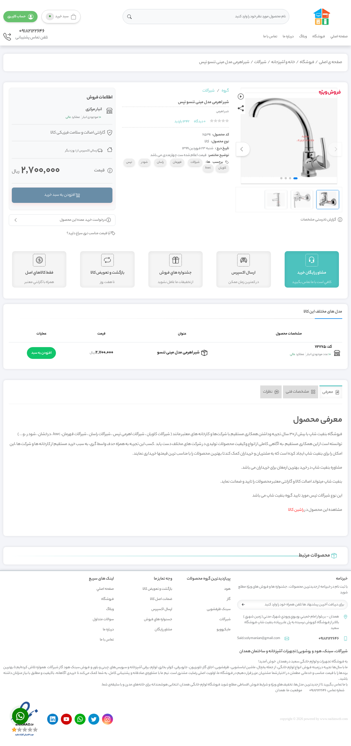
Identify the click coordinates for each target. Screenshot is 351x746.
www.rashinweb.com (334, 719)
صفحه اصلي (339, 36)
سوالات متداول (103, 619)
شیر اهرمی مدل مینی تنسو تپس (224, 62)
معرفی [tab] (328, 392)
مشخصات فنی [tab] (298, 391)
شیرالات (195, 162)
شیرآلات (260, 62)
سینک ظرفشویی (219, 609)
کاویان (222, 168)
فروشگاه (318, 36)
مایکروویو (224, 629)
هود (227, 589)
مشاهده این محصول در (315, 510)
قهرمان (177, 162)
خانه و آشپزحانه (283, 62)
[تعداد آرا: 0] (212, 120)
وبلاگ (303, 36)
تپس (129, 162)
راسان (160, 162)
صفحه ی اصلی (330, 62)
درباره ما (288, 36)
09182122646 (31, 31)
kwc (208, 168)
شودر (144, 162)
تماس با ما (270, 36)
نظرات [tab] (268, 391)
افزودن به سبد (41, 353)
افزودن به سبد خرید (60, 195)
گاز (229, 599)
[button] (20, 16)
